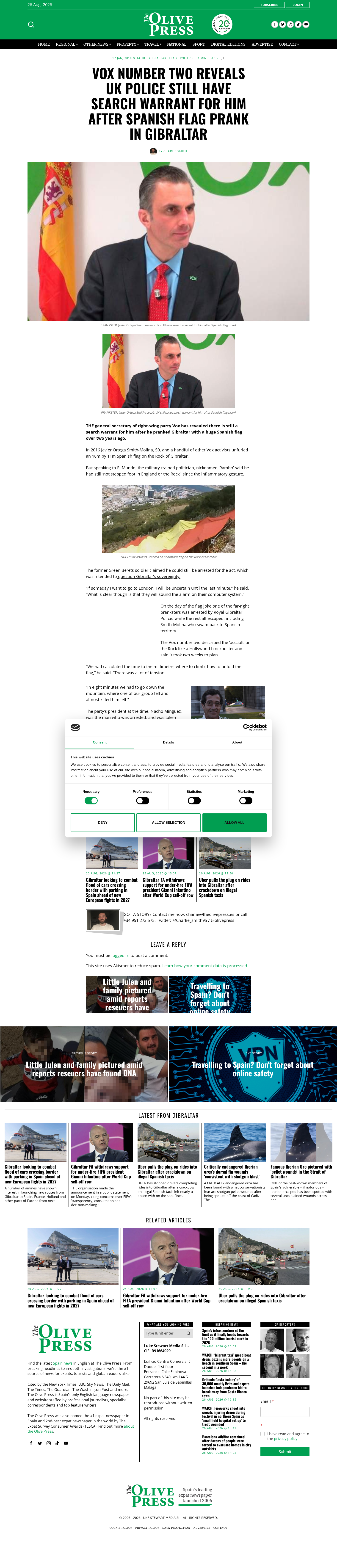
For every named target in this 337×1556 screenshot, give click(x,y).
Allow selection (168, 822)
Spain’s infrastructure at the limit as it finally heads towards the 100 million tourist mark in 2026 (225, 1337)
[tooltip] (274, 24)
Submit (285, 1451)
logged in (120, 955)
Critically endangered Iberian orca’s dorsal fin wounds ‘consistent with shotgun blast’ (232, 1171)
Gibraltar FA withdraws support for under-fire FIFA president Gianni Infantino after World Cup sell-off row (168, 887)
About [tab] (237, 742)
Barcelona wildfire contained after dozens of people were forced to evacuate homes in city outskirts (226, 1443)
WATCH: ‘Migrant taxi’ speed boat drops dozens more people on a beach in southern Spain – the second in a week (226, 1361)
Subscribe (269, 5)
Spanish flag (229, 432)
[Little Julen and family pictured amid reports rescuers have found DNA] (127, 994)
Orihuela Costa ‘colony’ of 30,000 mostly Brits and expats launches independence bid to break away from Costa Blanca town (225, 1388)
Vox (176, 425)
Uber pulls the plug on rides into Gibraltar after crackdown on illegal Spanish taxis (224, 887)
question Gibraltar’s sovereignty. (148, 576)
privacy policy (285, 1438)
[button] (188, 1333)
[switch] (142, 800)
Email (267, 1401)
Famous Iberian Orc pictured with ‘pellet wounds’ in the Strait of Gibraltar (301, 1171)
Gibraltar (157, 58)
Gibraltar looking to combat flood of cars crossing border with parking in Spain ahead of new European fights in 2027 (112, 889)
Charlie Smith (175, 151)
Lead (173, 58)
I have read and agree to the (288, 1436)
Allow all (234, 822)
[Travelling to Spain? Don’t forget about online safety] (210, 994)
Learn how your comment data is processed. (205, 965)
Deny (103, 822)
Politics (187, 58)
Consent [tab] (100, 742)
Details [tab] (168, 742)
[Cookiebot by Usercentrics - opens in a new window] (247, 727)
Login (298, 5)
